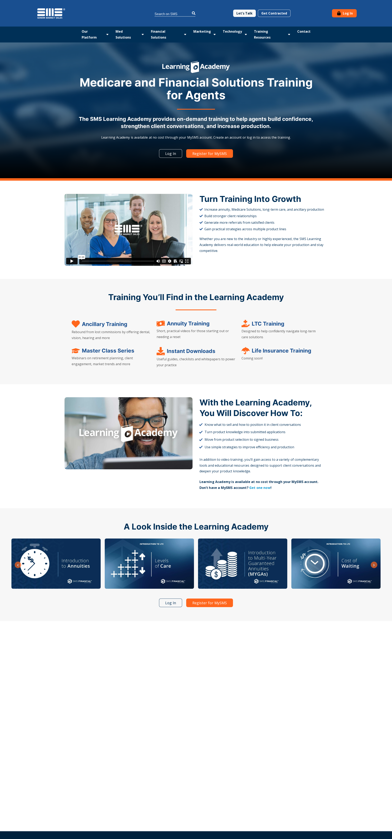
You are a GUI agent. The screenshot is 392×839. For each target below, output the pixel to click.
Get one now (260, 487)
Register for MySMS (209, 153)
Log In (347, 13)
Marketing (202, 31)
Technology (232, 31)
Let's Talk (244, 13)
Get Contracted (274, 13)
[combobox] (175, 13)
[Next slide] (374, 565)
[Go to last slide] (18, 565)
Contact (304, 31)
